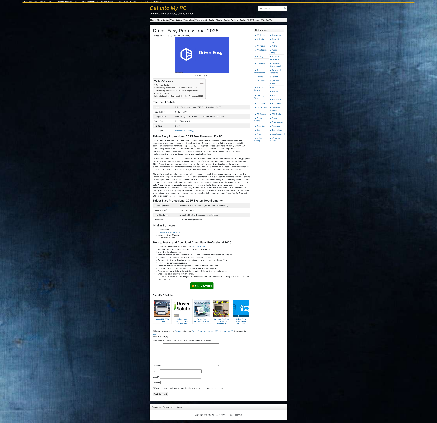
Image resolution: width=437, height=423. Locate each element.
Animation (261, 46)
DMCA (179, 407)
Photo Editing (163, 20)
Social (259, 130)
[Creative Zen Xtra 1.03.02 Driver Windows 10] (221, 308)
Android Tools (274, 40)
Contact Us (156, 407)
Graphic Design (258, 88)
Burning (260, 56)
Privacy (275, 118)
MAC (274, 95)
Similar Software (162, 93)
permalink (157, 334)
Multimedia (276, 103)
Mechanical (277, 99)
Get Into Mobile (215, 20)
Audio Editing (273, 51)
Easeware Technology (184, 130)
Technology (188, 20)
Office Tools (262, 107)
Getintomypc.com (30, 1)
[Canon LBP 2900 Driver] (162, 308)
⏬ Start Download (202, 286)
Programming (277, 122)
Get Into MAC (201, 20)
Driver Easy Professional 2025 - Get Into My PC (212, 331)
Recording (261, 126)
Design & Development (275, 64)
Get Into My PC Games (249, 20)
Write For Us (266, 20)
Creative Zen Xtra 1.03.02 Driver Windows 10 (221, 321)
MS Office (261, 103)
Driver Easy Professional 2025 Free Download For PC (177, 88)
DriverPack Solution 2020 (169, 232)
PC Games (261, 114)
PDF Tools (276, 114)
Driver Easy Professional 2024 (201, 320)
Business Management (275, 57)
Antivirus (275, 46)
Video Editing (176, 20)
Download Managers (275, 71)
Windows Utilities (274, 139)
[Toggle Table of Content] (200, 82)
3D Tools (260, 35)
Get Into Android (230, 20)
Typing (260, 134)
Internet (275, 91)
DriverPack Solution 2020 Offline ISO (182, 321)
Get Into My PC (199, 246)
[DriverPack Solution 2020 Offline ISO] (182, 308)
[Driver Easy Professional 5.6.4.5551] (241, 308)
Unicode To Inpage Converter (151, 1)
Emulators (261, 81)
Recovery (276, 126)
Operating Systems (274, 108)
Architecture (262, 50)
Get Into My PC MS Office (67, 1)
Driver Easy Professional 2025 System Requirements (177, 90)
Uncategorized (277, 134)
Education (276, 77)
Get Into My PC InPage (127, 1)
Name (156, 371)
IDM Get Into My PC (47, 1)
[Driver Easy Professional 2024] (202, 308)
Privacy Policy (168, 407)
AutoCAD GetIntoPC (108, 1)
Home (153, 20)
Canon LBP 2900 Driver (162, 320)
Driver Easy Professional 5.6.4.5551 (241, 321)
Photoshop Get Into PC (89, 1)
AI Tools (260, 39)
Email (156, 377)
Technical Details (162, 85)
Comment (158, 365)
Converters (261, 63)
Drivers (178, 331)
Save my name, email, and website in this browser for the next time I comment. (189, 388)
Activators (276, 35)
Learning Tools (259, 96)
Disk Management (260, 71)
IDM (273, 87)
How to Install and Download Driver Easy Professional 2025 (179, 96)
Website (156, 383)
